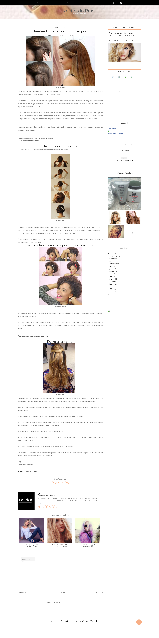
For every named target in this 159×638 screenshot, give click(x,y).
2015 (112, 287)
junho (111, 271)
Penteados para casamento (27, 334)
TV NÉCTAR (68, 3)
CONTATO (56, 3)
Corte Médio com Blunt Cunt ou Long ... (61, 545)
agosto (112, 266)
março (112, 279)
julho (111, 269)
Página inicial (62, 592)
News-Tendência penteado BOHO (89, 545)
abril (111, 276)
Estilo (35, 472)
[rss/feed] (134, 79)
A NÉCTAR (38, 3)
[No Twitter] (121, 79)
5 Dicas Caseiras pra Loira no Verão (120, 33)
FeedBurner (128, 160)
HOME (21, 3)
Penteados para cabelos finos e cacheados (33, 336)
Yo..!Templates (63, 621)
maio (111, 274)
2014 (112, 289)
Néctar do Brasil (79, 10)
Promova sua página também (115, 133)
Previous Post (22, 592)
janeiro (112, 284)
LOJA (29, 3)
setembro (113, 264)
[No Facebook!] (115, 79)
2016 (112, 254)
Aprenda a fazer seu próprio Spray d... (33, 545)
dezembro (113, 256)
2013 (112, 292)
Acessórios (60, 27)
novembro (113, 259)
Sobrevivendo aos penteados (28, 141)
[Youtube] (127, 79)
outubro (112, 261)
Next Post (99, 592)
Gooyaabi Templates (91, 621)
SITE (47, 3)
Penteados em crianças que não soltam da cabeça (35, 138)
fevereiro (113, 282)
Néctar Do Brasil (112, 128)
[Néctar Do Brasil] (108, 131)
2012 (112, 294)
